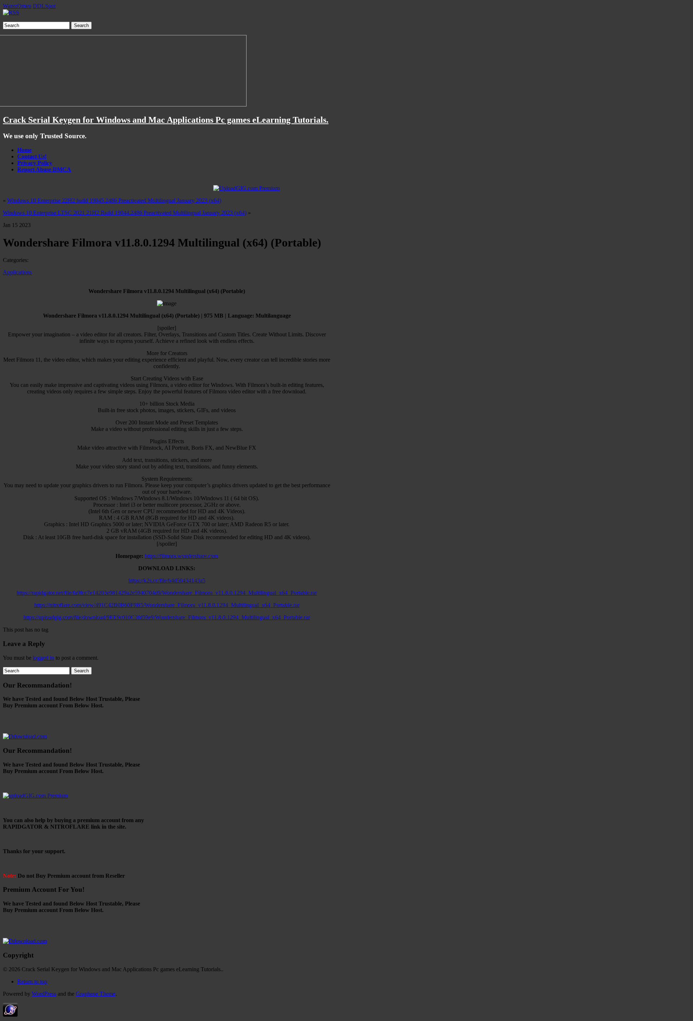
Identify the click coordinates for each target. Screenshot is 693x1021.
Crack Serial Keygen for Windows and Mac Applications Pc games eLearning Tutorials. (165, 120)
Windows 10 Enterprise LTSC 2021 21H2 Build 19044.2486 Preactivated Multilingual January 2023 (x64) (125, 213)
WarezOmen (17, 6)
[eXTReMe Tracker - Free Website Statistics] (10, 1015)
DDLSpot (44, 6)
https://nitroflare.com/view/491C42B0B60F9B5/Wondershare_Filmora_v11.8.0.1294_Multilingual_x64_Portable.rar (167, 605)
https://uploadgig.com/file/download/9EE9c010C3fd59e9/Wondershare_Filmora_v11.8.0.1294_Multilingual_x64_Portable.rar (166, 617)
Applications (17, 272)
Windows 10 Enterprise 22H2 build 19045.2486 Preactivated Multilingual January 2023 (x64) (114, 200)
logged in (43, 658)
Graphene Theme (96, 994)
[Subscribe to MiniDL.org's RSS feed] (11, 12)
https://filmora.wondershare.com (181, 556)
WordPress (44, 994)
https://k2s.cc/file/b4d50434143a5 (166, 580)
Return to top (32, 981)
